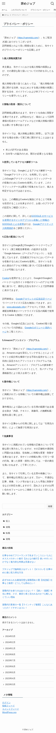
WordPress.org (9, 712)
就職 (8, 527)
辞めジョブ (28, 3)
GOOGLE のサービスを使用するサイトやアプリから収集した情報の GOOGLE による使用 (27, 220)
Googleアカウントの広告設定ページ (34, 298)
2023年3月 (10, 684)
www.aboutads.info (16, 307)
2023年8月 (10, 654)
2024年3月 (10, 636)
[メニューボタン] (3, 3)
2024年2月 (10, 642)
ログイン (6, 702)
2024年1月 (10, 648)
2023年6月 (10, 666)
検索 (50, 506)
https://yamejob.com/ (28, 37)
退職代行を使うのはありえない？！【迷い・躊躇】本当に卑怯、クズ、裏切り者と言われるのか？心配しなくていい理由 (27, 594)
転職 (8, 533)
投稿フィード (8, 706)
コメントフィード (10, 709)
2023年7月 (10, 660)
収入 (8, 521)
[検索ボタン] (52, 3)
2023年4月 (10, 678)
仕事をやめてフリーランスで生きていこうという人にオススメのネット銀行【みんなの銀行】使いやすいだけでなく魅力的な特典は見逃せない (27, 558)
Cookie (5, 278)
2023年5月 (10, 672)
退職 (8, 539)
